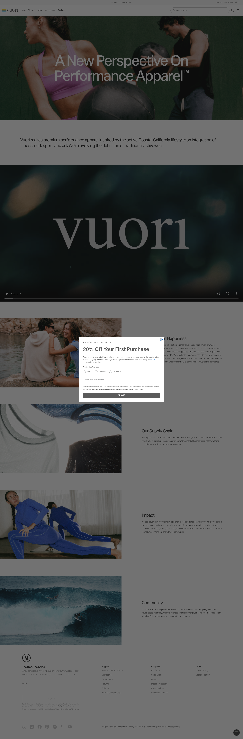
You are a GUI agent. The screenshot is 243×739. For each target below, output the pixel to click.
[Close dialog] (161, 339)
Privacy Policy (138, 389)
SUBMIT (121, 395)
